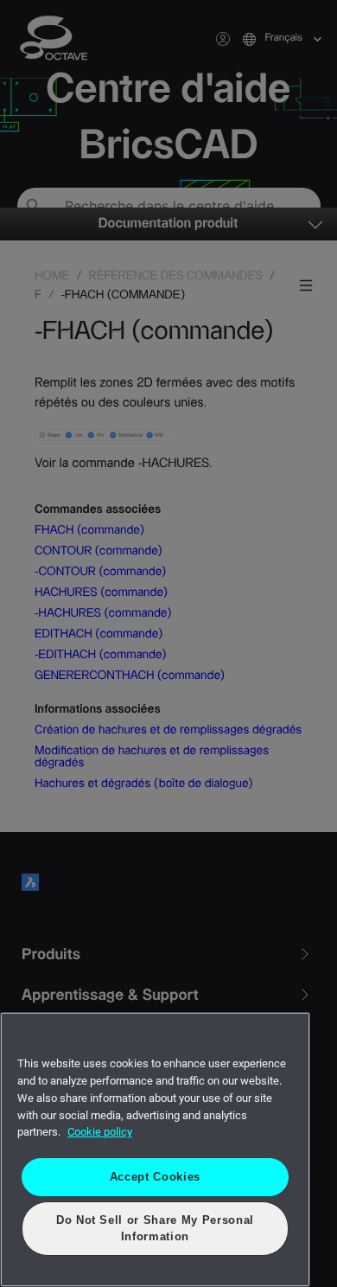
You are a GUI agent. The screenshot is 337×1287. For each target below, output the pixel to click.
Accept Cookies (155, 1176)
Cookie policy (99, 1131)
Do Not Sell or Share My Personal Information (155, 1227)
